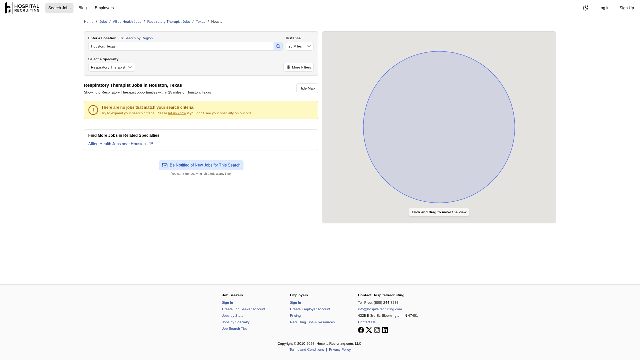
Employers (104, 8)
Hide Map (307, 88)
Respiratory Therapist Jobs (168, 22)
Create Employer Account (310, 309)
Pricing (295, 316)
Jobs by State (233, 316)
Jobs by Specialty (236, 322)
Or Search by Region (136, 38)
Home (89, 22)
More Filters (301, 67)
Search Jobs (59, 8)
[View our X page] (369, 330)
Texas (200, 22)
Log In (604, 8)
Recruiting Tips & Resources (312, 322)
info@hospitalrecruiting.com (380, 309)
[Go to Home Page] (22, 8)
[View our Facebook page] (361, 330)
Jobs (103, 22)
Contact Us (367, 322)
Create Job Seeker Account (243, 309)
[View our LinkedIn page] (385, 330)
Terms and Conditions (307, 350)
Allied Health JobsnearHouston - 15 (121, 144)
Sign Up (627, 8)
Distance (293, 38)
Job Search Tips (235, 328)
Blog (82, 8)
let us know (177, 113)
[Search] (278, 46)
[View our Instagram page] (377, 330)
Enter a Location (102, 38)
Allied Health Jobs (127, 22)
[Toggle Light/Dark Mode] (585, 8)
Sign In (227, 302)
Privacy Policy (340, 350)
